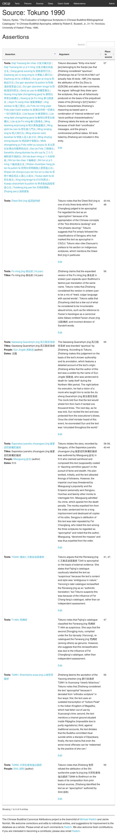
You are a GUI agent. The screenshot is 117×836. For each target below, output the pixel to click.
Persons (28, 3)
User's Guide (63, 3)
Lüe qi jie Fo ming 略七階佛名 (27, 121)
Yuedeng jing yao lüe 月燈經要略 (31, 187)
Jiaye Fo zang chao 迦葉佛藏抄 (25, 102)
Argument (64, 54)
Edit (60, 147)
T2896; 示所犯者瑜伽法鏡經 (27, 765)
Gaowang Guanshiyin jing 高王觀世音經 (33, 342)
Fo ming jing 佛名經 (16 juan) (27, 271)
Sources (39, 3)
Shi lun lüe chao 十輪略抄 (22, 160)
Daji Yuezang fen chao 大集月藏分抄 (31, 63)
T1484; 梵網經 (19, 619)
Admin (112, 3)
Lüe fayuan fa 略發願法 (35, 113)
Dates (50, 3)
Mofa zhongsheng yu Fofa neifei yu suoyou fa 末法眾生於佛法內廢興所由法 (29, 144)
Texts (17, 3)
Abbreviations (80, 3)
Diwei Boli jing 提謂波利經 (26, 200)
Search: (81, 44)
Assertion (10, 54)
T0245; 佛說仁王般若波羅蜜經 (28, 557)
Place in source (108, 54)
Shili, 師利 (18, 768)
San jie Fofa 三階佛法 (42, 148)
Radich (68, 827)
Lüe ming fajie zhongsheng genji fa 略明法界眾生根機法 (29, 117)
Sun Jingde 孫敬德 (23, 349)
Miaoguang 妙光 (22, 459)
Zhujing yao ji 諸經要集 (16, 191)
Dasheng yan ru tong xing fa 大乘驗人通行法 (28, 74)
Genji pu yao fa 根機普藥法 (35, 90)
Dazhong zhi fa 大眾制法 (17, 78)
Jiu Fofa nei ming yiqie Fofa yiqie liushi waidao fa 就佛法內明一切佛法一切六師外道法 (29, 109)
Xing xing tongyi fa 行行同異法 (32, 179)
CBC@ (6, 3)
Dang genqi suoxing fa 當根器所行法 (30, 71)
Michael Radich (88, 819)
